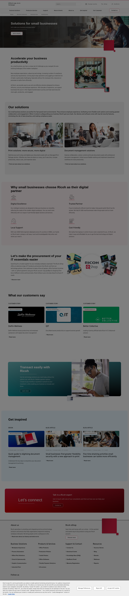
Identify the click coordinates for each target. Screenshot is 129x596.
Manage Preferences (84, 588)
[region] (64, 588)
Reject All (99, 588)
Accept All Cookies (113, 588)
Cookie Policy (11, 594)
